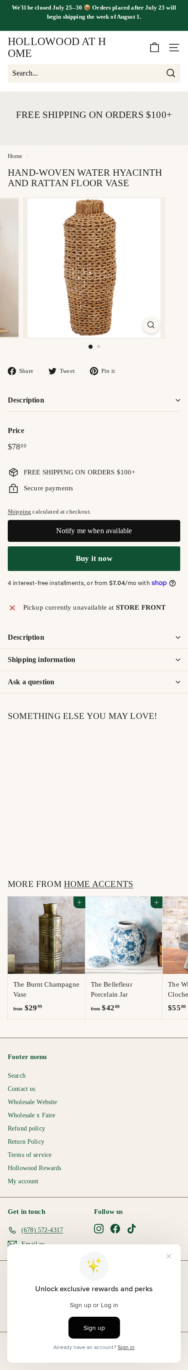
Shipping (19, 512)
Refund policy (26, 1128)
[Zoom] (151, 324)
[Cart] (154, 47)
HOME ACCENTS (98, 884)
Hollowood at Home (57, 47)
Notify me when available (94, 531)
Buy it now (94, 558)
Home (15, 156)
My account (23, 1181)
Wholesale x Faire (32, 1115)
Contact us (22, 1088)
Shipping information (41, 659)
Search (17, 1075)
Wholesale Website (32, 1102)
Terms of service (30, 1154)
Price (16, 430)
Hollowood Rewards (35, 1168)
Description (26, 400)
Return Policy (26, 1141)
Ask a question (31, 682)
